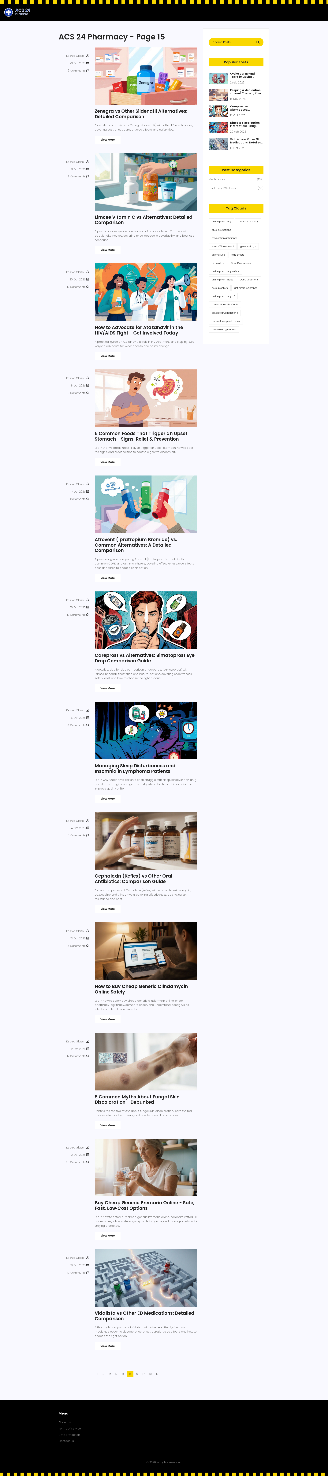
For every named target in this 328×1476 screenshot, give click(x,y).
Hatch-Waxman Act (223, 246)
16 (137, 1374)
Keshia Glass (75, 56)
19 (157, 1374)
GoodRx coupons (241, 263)
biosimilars (218, 263)
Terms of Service (70, 1428)
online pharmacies (222, 279)
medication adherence (224, 238)
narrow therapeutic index (226, 321)
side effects (237, 254)
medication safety (248, 221)
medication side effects (225, 304)
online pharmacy (221, 221)
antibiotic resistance (245, 288)
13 (116, 1374)
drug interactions (221, 229)
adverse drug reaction (224, 329)
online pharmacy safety (225, 271)
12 (110, 1374)
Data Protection (69, 1435)
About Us (65, 1422)
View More (107, 140)
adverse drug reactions (225, 312)
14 (123, 1374)
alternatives (218, 254)
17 (143, 1374)
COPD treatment (249, 279)
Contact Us (66, 1441)
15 (130, 1374)
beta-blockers (220, 288)
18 (150, 1374)
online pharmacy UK (223, 296)
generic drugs (248, 246)
